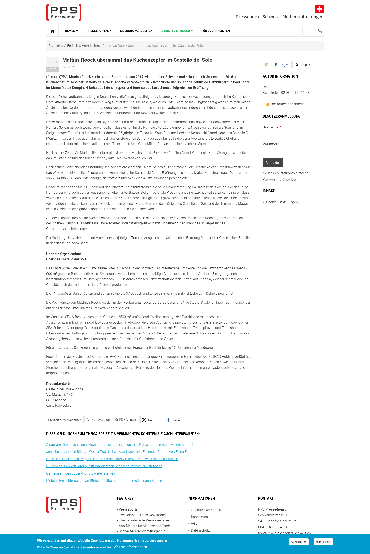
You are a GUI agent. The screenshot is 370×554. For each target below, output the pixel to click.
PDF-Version (128, 420)
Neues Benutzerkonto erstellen (285, 173)
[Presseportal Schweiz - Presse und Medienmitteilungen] (63, 12)
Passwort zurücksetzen (280, 180)
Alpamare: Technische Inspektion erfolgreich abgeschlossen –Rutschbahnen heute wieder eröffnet (119, 445)
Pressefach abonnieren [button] (286, 104)
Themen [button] (69, 31)
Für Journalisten (215, 31)
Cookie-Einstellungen (282, 202)
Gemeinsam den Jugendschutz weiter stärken (80, 473)
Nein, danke (323, 542)
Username (271, 127)
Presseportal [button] (98, 31)
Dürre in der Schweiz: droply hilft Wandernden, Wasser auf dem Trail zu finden (104, 466)
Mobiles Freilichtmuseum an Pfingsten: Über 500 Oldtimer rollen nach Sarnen (104, 481)
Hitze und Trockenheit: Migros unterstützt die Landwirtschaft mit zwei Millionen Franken (112, 459)
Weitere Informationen (130, 547)
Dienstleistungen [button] (175, 31)
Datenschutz (200, 530)
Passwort (270, 144)
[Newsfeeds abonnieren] (266, 64)
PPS (72, 67)
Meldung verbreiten (136, 31)
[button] (152, 419)
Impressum (199, 517)
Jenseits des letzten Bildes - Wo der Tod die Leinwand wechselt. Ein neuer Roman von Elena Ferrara (120, 452)
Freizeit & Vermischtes (84, 46)
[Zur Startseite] (52, 30)
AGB (194, 523)
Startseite (55, 46)
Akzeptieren (299, 542)
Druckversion (100, 420)
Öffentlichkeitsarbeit (206, 510)
